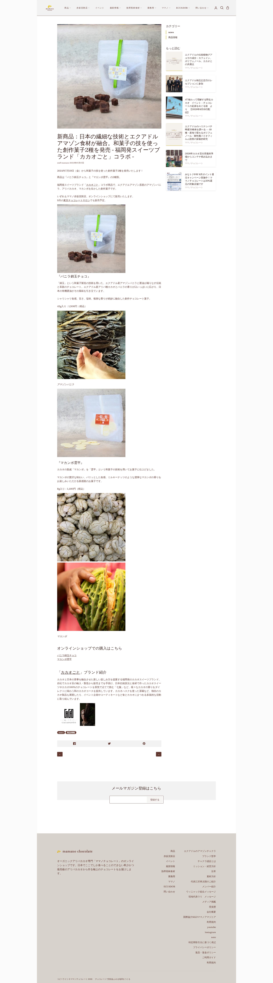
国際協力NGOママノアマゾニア (199, 917)
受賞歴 (212, 906)
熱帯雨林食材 (168, 871)
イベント (170, 861)
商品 (172, 851)
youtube (211, 927)
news (61, 732)
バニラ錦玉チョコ (66, 655)
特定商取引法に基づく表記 (202, 942)
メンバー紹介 (209, 886)
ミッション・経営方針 (204, 866)
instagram (210, 932)
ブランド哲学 (209, 856)
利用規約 (211, 921)
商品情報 (71, 732)
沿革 (213, 871)
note (213, 937)
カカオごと (92, 184)
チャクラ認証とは (207, 861)
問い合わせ (169, 891)
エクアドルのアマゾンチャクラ (200, 851)
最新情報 (170, 866)
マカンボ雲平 (64, 659)
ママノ (171, 881)
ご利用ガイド (209, 957)
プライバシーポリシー (204, 947)
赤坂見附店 (169, 856)
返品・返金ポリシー (205, 952)
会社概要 (211, 911)
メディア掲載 (209, 901)
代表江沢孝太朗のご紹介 (203, 881)
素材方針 (211, 876)
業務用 (171, 876)
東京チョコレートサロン (76, 200)
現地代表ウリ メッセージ (202, 896)
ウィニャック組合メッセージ (201, 891)
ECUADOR (169, 886)
